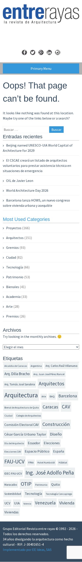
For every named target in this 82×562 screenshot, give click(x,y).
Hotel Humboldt (46, 462)
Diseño (56, 434)
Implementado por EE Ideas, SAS (27, 549)
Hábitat (63, 462)
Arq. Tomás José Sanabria (19, 384)
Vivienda (66, 503)
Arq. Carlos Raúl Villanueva (61, 366)
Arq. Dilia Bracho (17, 373)
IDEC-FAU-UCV (13, 473)
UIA (17, 503)
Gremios (12, 247)
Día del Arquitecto (14, 443)
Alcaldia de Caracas (15, 365)
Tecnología (14, 267)
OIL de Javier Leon (19, 180)
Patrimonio (14, 277)
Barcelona (67, 395)
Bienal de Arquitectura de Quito (21, 407)
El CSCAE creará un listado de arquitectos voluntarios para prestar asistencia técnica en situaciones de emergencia (37, 165)
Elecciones (52, 443)
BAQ (52, 396)
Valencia (27, 503)
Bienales (12, 287)
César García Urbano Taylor (25, 434)
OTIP (26, 483)
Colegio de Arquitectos (28, 415)
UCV (7, 503)
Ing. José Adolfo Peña (50, 472)
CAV (66, 406)
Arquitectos (15, 238)
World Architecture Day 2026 (27, 190)
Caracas (50, 407)
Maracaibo (10, 485)
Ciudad (11, 257)
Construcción (56, 424)
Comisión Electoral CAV (21, 425)
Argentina (36, 365)
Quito (55, 484)
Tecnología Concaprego (59, 493)
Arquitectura (21, 395)
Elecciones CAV (12, 451)
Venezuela (45, 503)
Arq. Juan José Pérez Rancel (49, 374)
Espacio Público (37, 451)
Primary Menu (41, 68)
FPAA (31, 462)
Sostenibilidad (12, 494)
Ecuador (34, 443)
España (58, 451)
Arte (9, 306)
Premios (12, 316)
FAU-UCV (14, 461)
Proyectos (13, 228)
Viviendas (11, 512)
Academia (13, 296)
